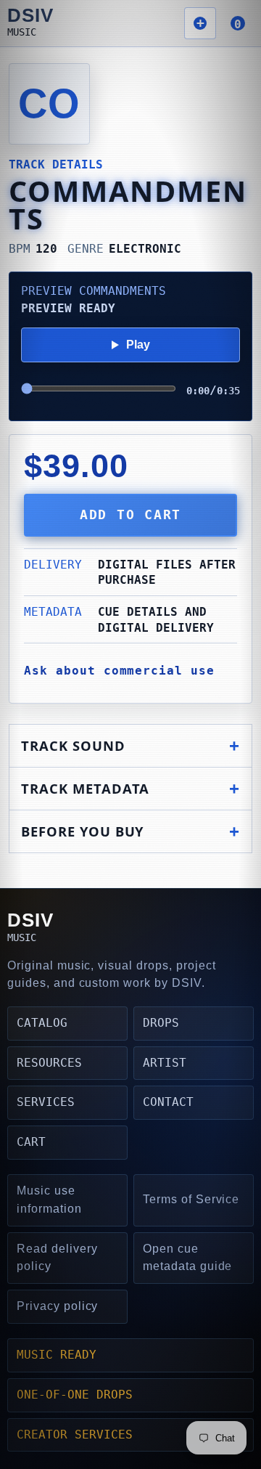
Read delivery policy (57, 1257)
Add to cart (130, 515)
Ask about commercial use (119, 670)
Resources (49, 1063)
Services (46, 1102)
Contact (168, 1102)
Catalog (42, 1023)
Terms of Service (191, 1199)
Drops (161, 1023)
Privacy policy (57, 1306)
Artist (164, 1063)
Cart (31, 1142)
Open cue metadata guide (187, 1257)
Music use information (49, 1199)
